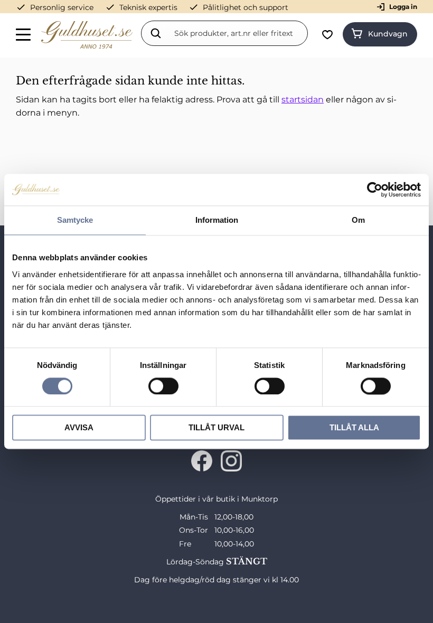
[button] (24, 36)
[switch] (163, 385)
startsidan (302, 100)
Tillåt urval (216, 427)
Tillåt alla (354, 427)
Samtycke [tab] (75, 219)
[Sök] (156, 33)
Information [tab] (216, 219)
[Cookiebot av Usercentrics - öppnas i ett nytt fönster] (374, 189)
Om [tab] (358, 219)
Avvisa (78, 427)
